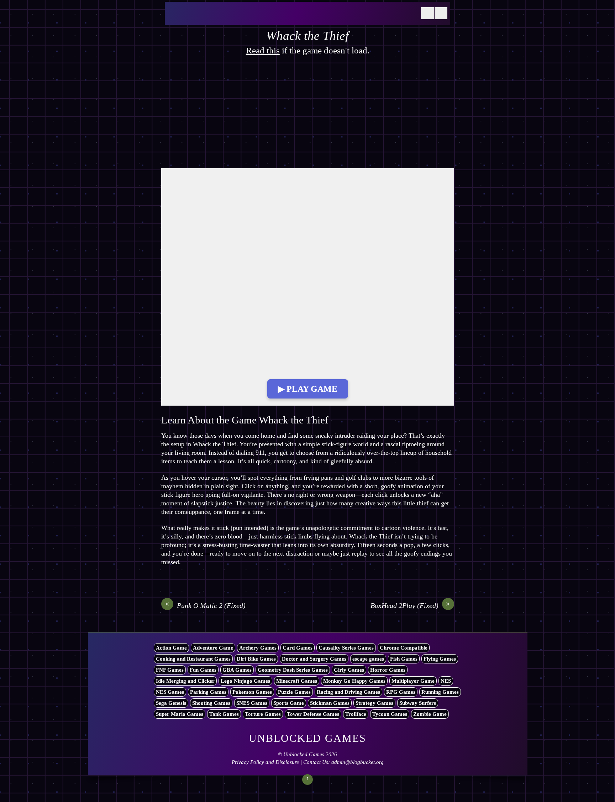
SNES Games (251, 703)
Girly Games (349, 670)
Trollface (355, 714)
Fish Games (403, 659)
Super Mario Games (179, 714)
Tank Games (224, 714)
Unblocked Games (303, 754)
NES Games (170, 692)
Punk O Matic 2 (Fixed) (205, 605)
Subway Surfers (417, 703)
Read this (263, 50)
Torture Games (263, 714)
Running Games (440, 692)
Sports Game (288, 703)
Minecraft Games (296, 681)
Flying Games (440, 659)
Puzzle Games (294, 692)
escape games (368, 659)
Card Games (297, 648)
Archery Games (258, 648)
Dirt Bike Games (256, 659)
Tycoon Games (389, 714)
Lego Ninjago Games (245, 681)
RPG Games (400, 692)
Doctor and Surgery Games (314, 659)
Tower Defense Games (313, 714)
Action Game (171, 648)
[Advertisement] (307, 115)
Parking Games (208, 692)
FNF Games (170, 670)
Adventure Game (213, 648)
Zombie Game (430, 714)
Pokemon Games (252, 692)
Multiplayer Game (413, 681)
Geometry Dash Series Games (293, 670)
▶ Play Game (307, 389)
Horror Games (387, 670)
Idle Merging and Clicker (185, 681)
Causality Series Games (346, 648)
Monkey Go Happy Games (354, 681)
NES (446, 681)
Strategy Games (374, 703)
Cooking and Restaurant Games (193, 659)
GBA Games (237, 670)
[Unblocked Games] (221, 17)
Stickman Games (329, 703)
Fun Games (203, 670)
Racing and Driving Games (348, 692)
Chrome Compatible (403, 648)
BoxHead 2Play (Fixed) (410, 605)
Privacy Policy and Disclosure (265, 762)
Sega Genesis (171, 703)
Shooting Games (211, 703)
